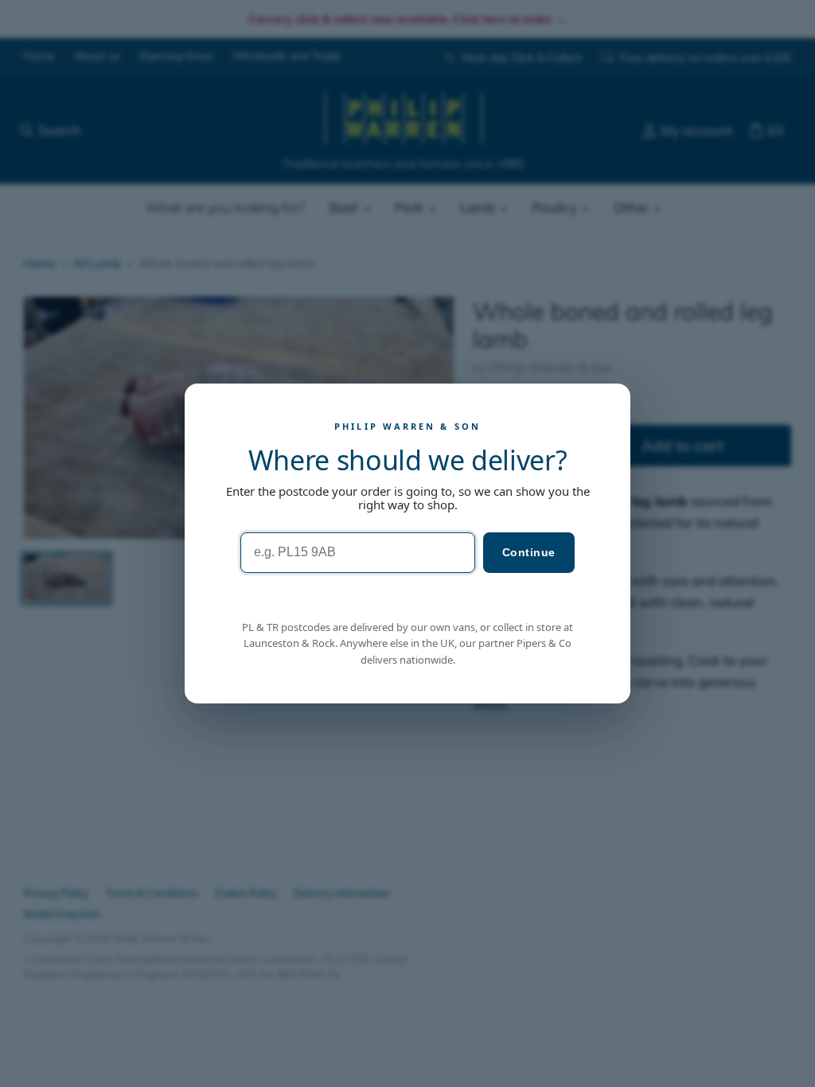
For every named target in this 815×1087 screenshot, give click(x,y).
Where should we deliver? (407, 460)
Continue (529, 552)
